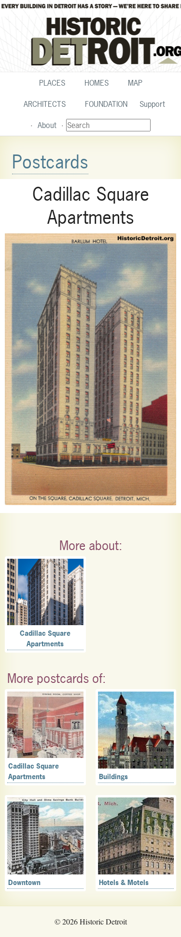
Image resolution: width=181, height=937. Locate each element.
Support (152, 104)
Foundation (106, 104)
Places (52, 82)
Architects (45, 104)
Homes (96, 82)
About (47, 125)
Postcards (50, 162)
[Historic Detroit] (90, 36)
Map (135, 82)
